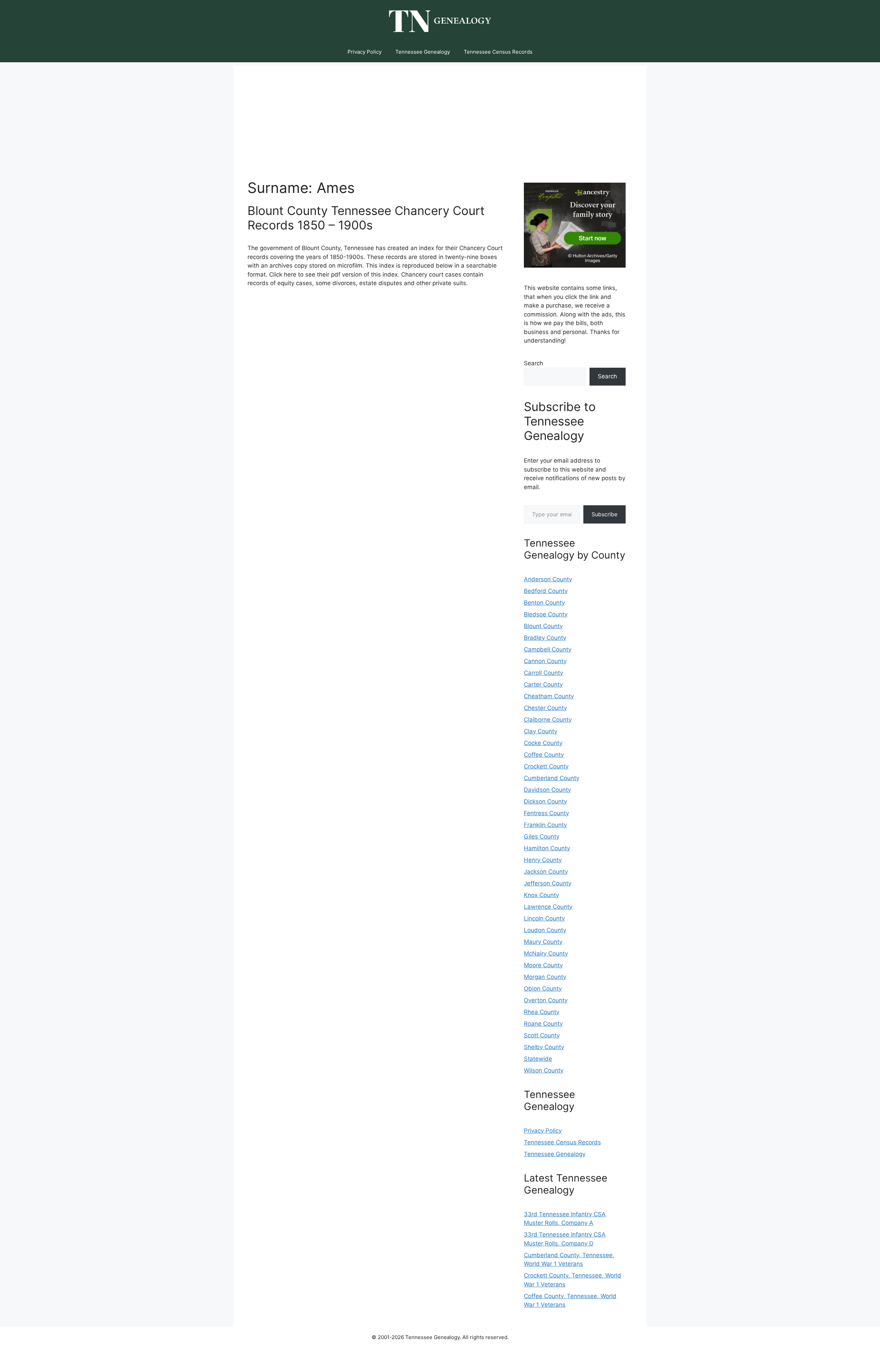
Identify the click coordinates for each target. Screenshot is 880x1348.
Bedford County (546, 590)
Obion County (543, 988)
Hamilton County (547, 848)
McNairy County (546, 953)
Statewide (538, 1058)
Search (533, 363)
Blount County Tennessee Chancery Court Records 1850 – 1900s (366, 217)
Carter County (543, 684)
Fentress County (546, 813)
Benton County (544, 602)
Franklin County (545, 824)
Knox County (541, 895)
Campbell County (547, 649)
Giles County (541, 836)
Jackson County (546, 871)
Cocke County (543, 743)
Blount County (543, 626)
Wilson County (543, 1070)
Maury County (543, 941)
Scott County (542, 1035)
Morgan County (545, 976)
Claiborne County (548, 719)
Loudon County (545, 930)
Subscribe (604, 514)
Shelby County (544, 1047)
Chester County (545, 707)
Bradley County (545, 637)
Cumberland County (551, 778)
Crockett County (546, 766)
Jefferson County (547, 883)
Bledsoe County (546, 614)
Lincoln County (544, 918)
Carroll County (543, 672)
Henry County (543, 859)
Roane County (543, 1023)
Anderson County (548, 579)
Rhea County (541, 1012)
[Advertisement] (440, 114)
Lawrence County (548, 906)
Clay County (540, 731)
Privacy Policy (365, 51)
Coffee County (544, 754)
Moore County (543, 965)
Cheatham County (549, 696)
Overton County (546, 1000)
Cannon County (545, 661)
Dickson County (545, 801)
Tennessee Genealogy (422, 51)
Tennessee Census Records (498, 51)
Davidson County (547, 789)
